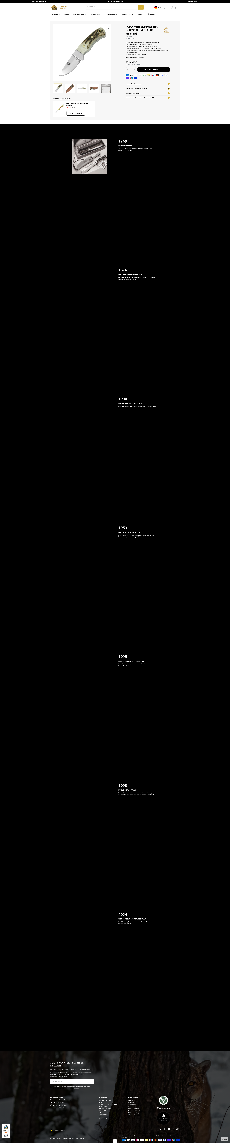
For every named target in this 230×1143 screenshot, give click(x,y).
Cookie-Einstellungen (105, 1100)
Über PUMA (151, 14)
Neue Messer (56, 14)
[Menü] (9, 1125)
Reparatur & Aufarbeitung (135, 1110)
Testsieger (66, 14)
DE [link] (158, 7)
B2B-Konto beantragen (134, 1115)
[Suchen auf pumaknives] (141, 7)
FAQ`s (129, 1106)
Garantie (101, 1102)
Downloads (131, 1102)
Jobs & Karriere (132, 1104)
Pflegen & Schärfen (133, 1108)
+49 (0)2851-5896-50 (59, 1102)
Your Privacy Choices (104, 1119)
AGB (100, 1112)
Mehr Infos (76, 1088)
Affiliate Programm (133, 1100)
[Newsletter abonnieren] (92, 1081)
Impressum (102, 1116)
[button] (176, 7)
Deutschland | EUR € (59, 1130)
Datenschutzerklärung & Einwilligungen (106, 1109)
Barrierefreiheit (103, 1114)
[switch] (6, 1136)
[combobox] (111, 7)
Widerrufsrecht (103, 1106)
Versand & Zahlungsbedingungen (108, 1104)
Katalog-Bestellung (133, 1113)
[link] (165, 7)
